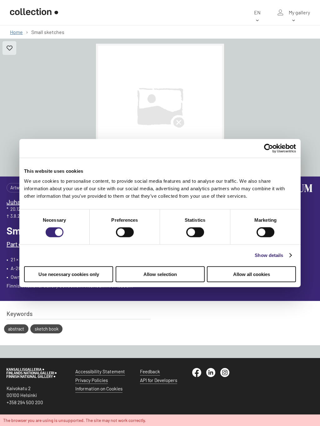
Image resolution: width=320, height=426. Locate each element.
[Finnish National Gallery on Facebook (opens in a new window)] (199, 375)
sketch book (46, 329)
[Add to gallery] (9, 48)
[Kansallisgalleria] (32, 376)
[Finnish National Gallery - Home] (34, 12)
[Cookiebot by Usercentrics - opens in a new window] (268, 148)
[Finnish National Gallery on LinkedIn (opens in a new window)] (213, 375)
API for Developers (158, 380)
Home (16, 32)
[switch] (125, 232)
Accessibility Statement (100, 371)
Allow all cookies (251, 274)
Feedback (150, 371)
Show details (269, 255)
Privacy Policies (91, 380)
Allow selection (160, 274)
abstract (16, 329)
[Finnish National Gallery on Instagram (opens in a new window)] (227, 375)
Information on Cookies (98, 388)
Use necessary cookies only (68, 274)
